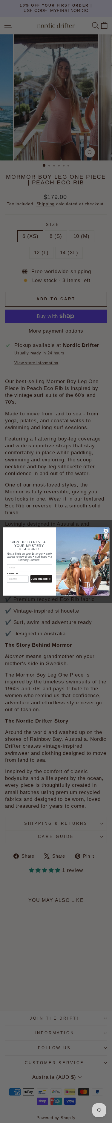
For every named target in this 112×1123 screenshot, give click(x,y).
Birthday (12, 574)
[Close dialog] (105, 530)
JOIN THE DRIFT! (41, 579)
